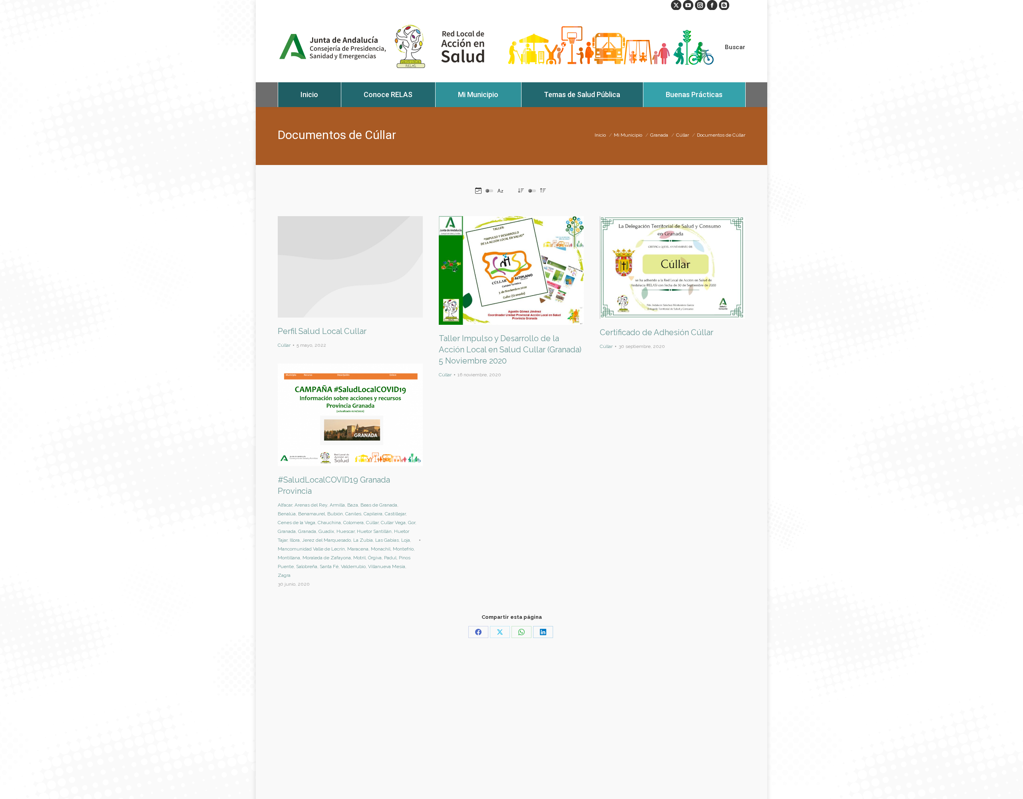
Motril (359, 557)
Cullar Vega (393, 522)
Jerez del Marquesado (326, 540)
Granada (287, 531)
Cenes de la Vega (296, 522)
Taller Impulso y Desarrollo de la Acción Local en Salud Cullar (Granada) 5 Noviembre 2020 (510, 350)
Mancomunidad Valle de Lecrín (311, 549)
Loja (405, 540)
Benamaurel (311, 514)
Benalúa (287, 514)
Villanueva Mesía (386, 566)
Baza (352, 505)
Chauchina (329, 522)
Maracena (357, 549)
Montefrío (403, 549)
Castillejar (395, 514)
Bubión (335, 514)
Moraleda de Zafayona (327, 557)
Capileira (373, 514)
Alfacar (285, 505)
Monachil (380, 549)
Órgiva (375, 557)
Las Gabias (387, 540)
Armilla (337, 505)
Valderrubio (353, 566)
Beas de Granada (378, 505)
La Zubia (363, 540)
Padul (390, 557)
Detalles (350, 267)
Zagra (284, 575)
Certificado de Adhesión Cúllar (656, 332)
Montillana (289, 557)
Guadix (326, 531)
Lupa (501, 270)
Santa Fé (329, 566)
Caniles (353, 514)
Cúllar (284, 345)
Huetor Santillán (374, 531)
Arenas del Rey (311, 505)
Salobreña (306, 566)
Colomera (353, 522)
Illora (295, 540)
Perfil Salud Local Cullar (322, 331)
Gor (411, 522)
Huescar (345, 531)
